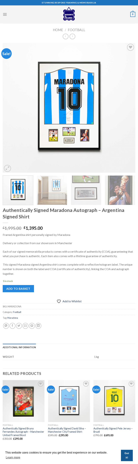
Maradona (12, 317)
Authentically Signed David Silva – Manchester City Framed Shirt (67, 430)
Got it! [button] (127, 455)
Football (76, 30)
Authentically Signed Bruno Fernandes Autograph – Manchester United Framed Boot (23, 432)
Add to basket (18, 288)
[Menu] (5, 14)
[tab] (19, 347)
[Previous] (10, 108)
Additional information (19, 347)
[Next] (128, 108)
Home (58, 30)
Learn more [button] (13, 457)
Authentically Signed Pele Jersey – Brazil (113, 430)
